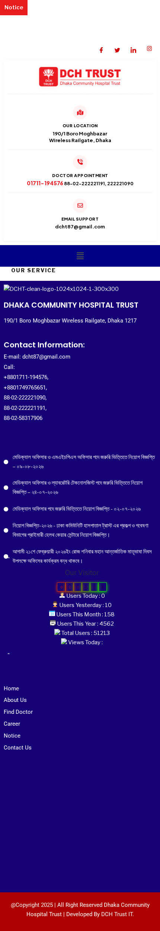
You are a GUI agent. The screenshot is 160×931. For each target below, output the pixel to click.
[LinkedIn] (133, 48)
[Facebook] (101, 48)
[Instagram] (149, 48)
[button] (80, 256)
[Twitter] (117, 48)
